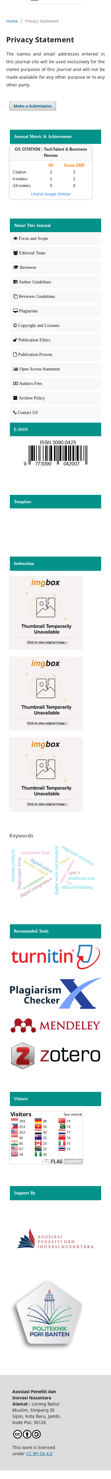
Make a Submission (33, 106)
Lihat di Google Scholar (51, 194)
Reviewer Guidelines (37, 296)
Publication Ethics (34, 340)
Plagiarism (28, 311)
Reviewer (28, 267)
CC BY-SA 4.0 (39, 1453)
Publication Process (35, 354)
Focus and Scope (33, 238)
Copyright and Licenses (38, 325)
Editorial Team (32, 253)
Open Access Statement (39, 369)
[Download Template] (55, 454)
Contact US (28, 412)
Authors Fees (30, 383)
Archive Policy (32, 398)
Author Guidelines (35, 282)
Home (12, 21)
